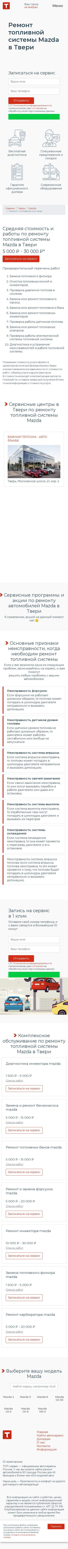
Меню (57, 6)
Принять (56, 1526)
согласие (37, 108)
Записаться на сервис (21, 258)
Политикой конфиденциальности (32, 105)
